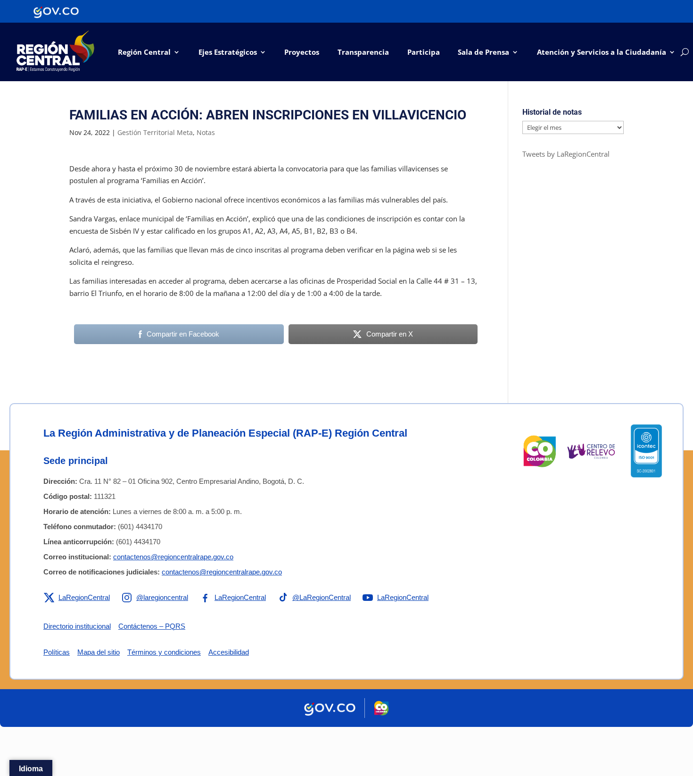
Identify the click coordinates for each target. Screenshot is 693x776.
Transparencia (363, 52)
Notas (206, 132)
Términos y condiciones (164, 652)
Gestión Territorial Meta (155, 132)
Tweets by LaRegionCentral (566, 154)
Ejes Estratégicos (227, 52)
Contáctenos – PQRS (151, 626)
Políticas (56, 652)
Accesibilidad (228, 652)
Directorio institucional (77, 626)
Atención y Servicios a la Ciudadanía (601, 52)
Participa (423, 52)
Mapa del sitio (98, 652)
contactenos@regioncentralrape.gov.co (173, 557)
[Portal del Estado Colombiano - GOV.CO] (56, 11)
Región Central (144, 52)
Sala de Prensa (483, 52)
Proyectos (301, 52)
